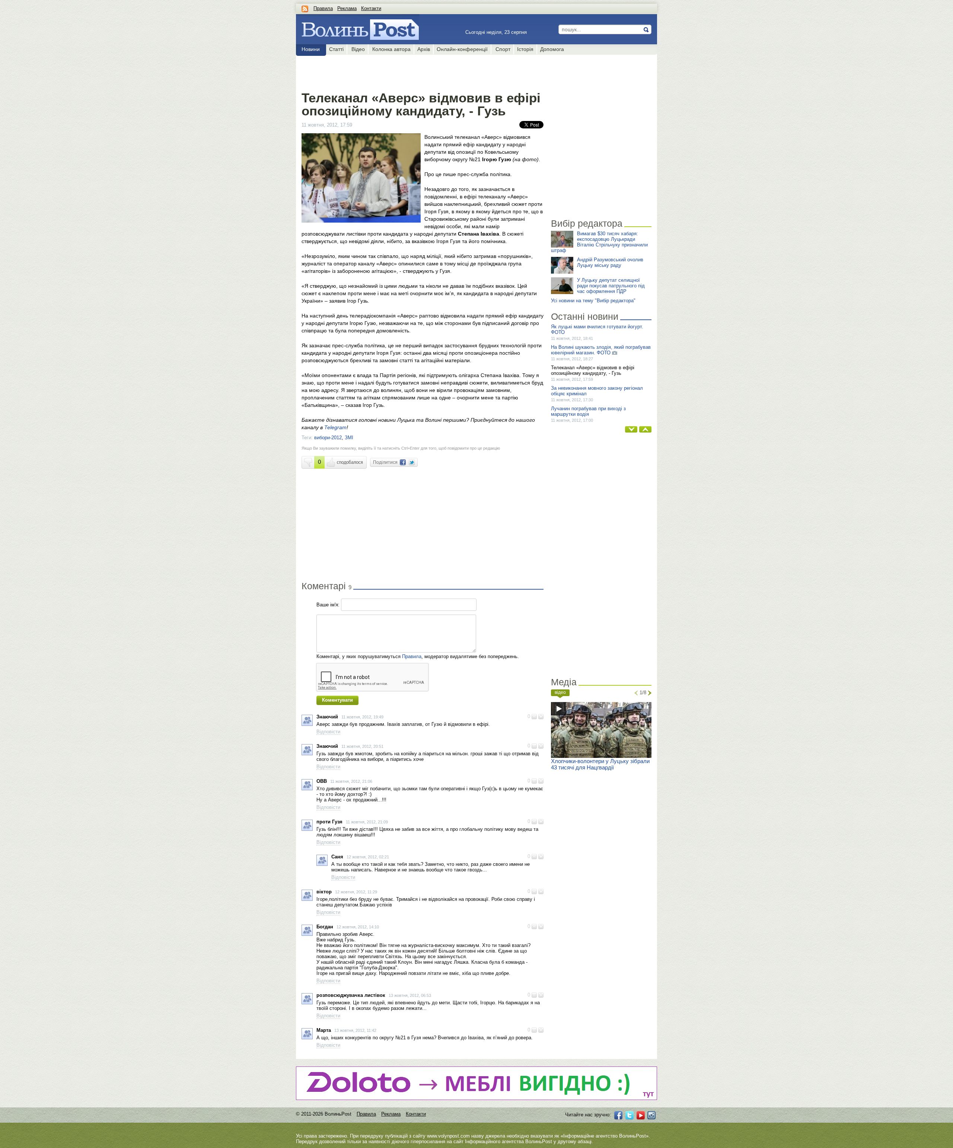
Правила (323, 8)
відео (560, 692)
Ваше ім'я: (328, 605)
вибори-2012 (328, 437)
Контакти (371, 8)
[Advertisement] (422, 71)
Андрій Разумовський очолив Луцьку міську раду (610, 262)
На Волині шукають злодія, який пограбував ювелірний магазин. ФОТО (601, 349)
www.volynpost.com (448, 1136)
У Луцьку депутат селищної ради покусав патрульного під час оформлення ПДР (611, 285)
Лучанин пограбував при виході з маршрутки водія (588, 411)
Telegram (335, 427)
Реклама (347, 8)
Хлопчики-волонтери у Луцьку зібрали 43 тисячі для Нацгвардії (600, 764)
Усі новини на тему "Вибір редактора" (593, 300)
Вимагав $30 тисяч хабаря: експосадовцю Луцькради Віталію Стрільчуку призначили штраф (599, 242)
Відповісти (328, 731)
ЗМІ (349, 437)
